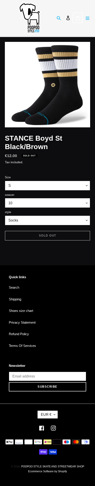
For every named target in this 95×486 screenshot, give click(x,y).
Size (8, 177)
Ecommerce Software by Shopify (47, 471)
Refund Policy (19, 334)
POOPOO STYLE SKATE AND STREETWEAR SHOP (52, 466)
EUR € (46, 414)
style (8, 212)
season (9, 194)
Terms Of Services (22, 346)
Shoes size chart (21, 311)
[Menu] (87, 18)
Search (14, 287)
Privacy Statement (22, 322)
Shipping (15, 299)
